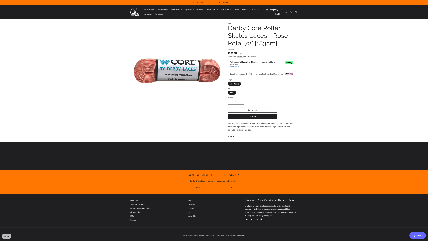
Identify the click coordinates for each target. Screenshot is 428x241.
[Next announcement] (296, 2)
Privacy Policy (135, 200)
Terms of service (230, 235)
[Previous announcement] (131, 2)
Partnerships (192, 216)
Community (191, 204)
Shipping (240, 56)
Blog (189, 212)
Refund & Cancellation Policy (140, 208)
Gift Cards (191, 208)
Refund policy (210, 235)
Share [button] (232, 136)
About (189, 200)
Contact (133, 220)
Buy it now (252, 116)
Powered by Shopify (199, 235)
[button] (149, 9)
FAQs (132, 216)
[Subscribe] (231, 187)
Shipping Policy (135, 212)
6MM (232, 92)
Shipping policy (241, 235)
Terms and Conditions (137, 204)
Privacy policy (220, 235)
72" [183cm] (234, 84)
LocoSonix (190, 235)
